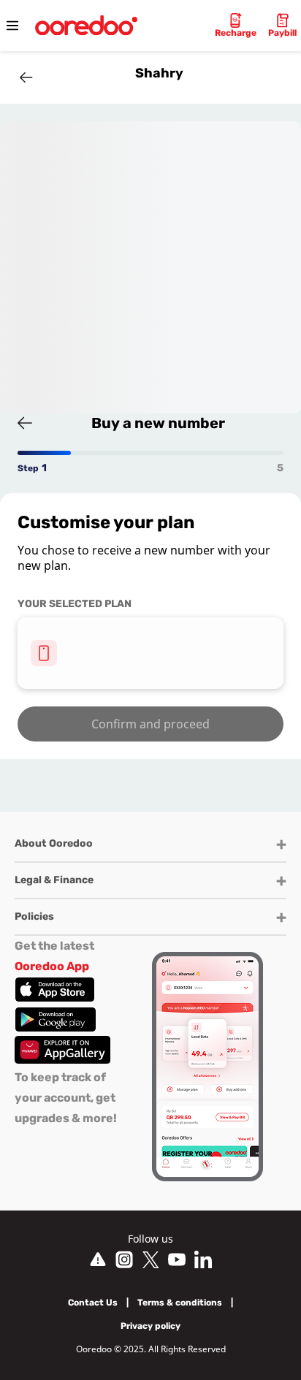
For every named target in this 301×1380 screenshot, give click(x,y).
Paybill (282, 33)
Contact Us (93, 1302)
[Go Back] (26, 77)
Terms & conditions (179, 1302)
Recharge (235, 33)
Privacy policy (150, 1326)
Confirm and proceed (150, 724)
